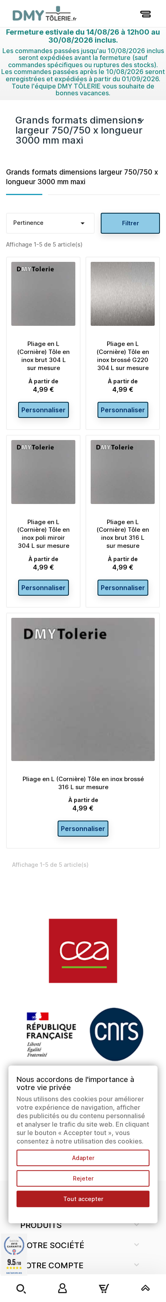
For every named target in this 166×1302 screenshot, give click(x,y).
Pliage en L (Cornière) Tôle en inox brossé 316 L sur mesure (83, 783)
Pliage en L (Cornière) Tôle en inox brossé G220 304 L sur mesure (122, 355)
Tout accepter (83, 1198)
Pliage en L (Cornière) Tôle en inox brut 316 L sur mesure (122, 533)
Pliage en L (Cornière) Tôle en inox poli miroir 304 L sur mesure (43, 533)
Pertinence (50, 223)
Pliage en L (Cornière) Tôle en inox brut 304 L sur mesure (43, 355)
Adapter (83, 1157)
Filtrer (130, 223)
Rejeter (83, 1178)
